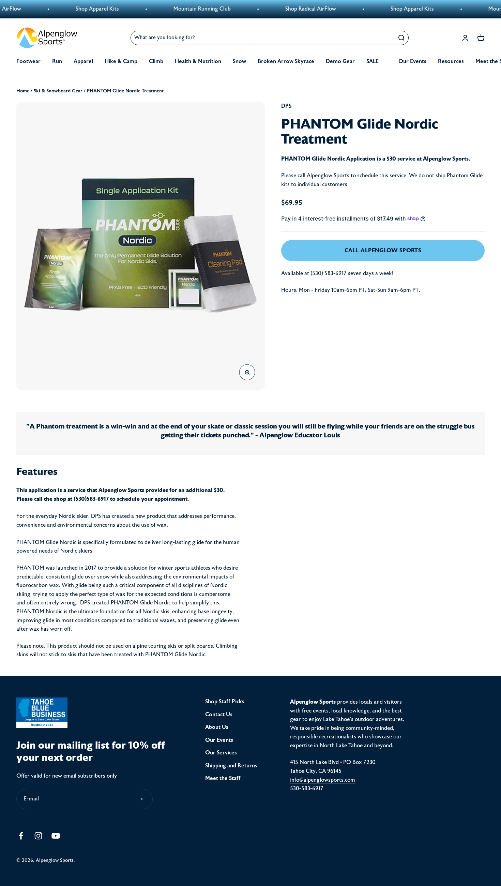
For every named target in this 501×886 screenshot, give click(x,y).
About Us (216, 727)
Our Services (221, 753)
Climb (156, 61)
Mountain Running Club (180, 9)
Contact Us (218, 714)
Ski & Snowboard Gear (58, 91)
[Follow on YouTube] (55, 835)
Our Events (412, 61)
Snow (239, 61)
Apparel (83, 61)
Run (57, 61)
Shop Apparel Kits (75, 9)
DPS (286, 106)
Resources (451, 61)
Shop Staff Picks (224, 702)
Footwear (28, 61)
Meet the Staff (223, 778)
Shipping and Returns (231, 766)
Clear (384, 37)
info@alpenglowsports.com (322, 780)
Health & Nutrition (198, 61)
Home (22, 91)
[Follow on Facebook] (21, 835)
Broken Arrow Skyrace (286, 61)
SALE (372, 61)
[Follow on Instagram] (38, 835)
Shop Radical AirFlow (289, 9)
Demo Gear (340, 61)
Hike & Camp (121, 61)
